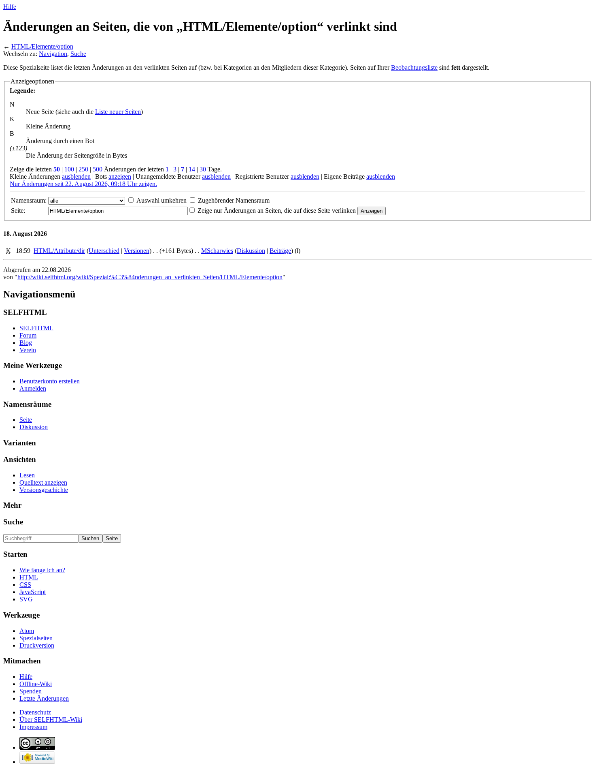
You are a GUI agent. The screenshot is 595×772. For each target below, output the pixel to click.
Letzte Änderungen (44, 698)
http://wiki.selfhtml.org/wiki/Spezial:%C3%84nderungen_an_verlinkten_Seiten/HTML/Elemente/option (150, 277)
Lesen (27, 475)
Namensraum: (29, 200)
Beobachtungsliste (414, 67)
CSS (25, 584)
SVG (26, 599)
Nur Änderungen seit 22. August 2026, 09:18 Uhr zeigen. (83, 183)
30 (203, 169)
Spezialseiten (36, 638)
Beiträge (280, 250)
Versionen (136, 250)
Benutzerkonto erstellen (49, 381)
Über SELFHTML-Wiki (50, 719)
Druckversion (36, 645)
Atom (26, 630)
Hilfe (9, 6)
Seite (25, 419)
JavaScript (32, 591)
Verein (27, 349)
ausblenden (76, 176)
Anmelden (32, 388)
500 (97, 169)
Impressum (33, 726)
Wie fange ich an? (42, 570)
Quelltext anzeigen (43, 482)
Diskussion (251, 250)
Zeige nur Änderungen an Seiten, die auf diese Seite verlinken (277, 210)
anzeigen (119, 176)
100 (69, 169)
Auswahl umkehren (161, 200)
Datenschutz (35, 712)
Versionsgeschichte (43, 489)
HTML (28, 577)
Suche (78, 53)
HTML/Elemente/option (42, 46)
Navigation (53, 53)
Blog (25, 342)
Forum (27, 335)
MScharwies (217, 250)
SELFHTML (36, 328)
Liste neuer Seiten (118, 111)
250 (83, 169)
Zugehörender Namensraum (234, 200)
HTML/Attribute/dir (59, 250)
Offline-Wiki (35, 683)
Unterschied (104, 250)
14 (192, 169)
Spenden (30, 691)
